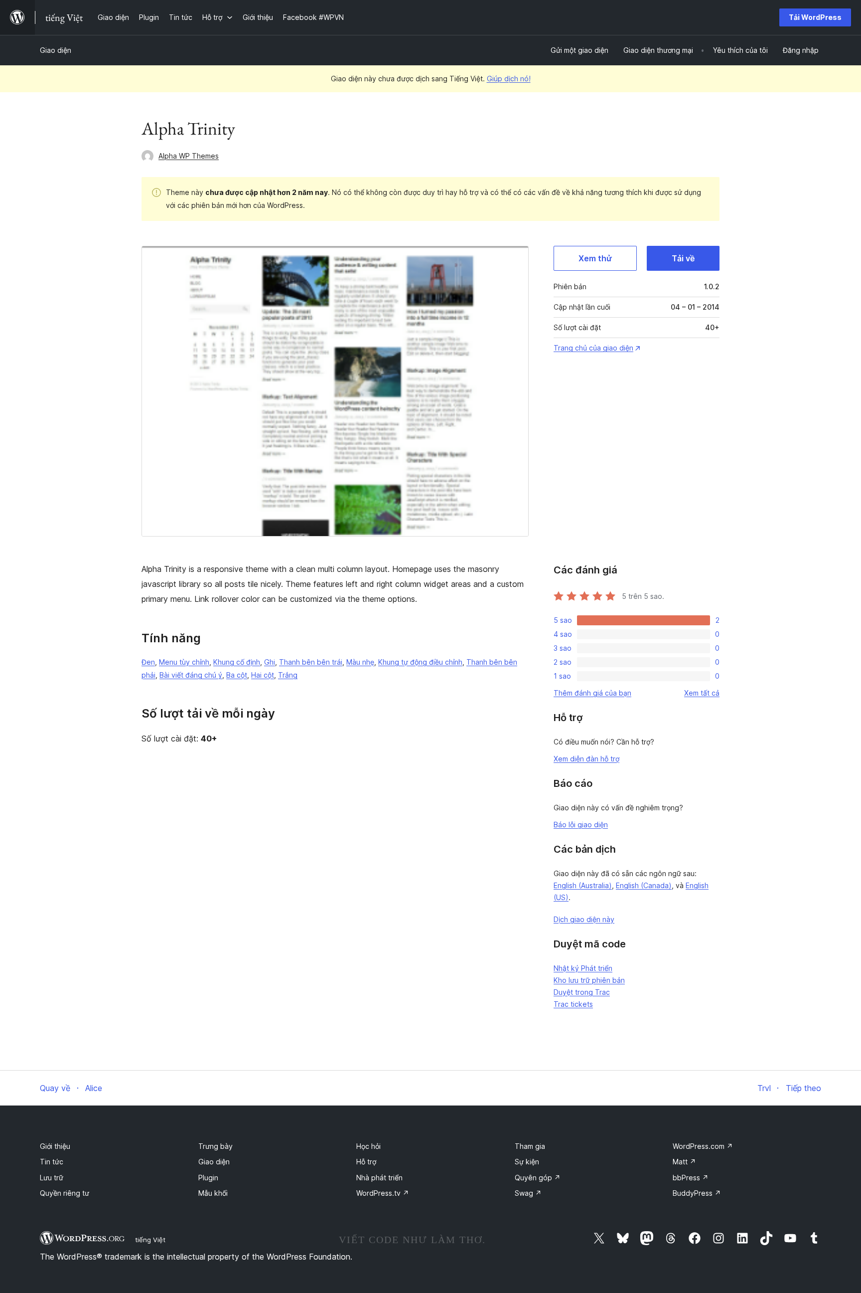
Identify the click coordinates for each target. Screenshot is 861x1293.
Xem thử (595, 258)
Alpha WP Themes (188, 156)
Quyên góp (538, 1177)
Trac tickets (573, 1004)
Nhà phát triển (379, 1177)
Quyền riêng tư (64, 1193)
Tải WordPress (815, 17)
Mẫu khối (213, 1193)
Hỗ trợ (366, 1161)
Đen (148, 662)
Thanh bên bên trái (310, 662)
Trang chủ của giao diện (593, 348)
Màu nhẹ (360, 662)
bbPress (691, 1177)
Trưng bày (215, 1146)
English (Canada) (644, 885)
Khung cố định (236, 662)
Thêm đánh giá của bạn (592, 693)
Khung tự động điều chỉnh (420, 662)
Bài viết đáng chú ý (190, 675)
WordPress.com (703, 1146)
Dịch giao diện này (584, 919)
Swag (528, 1193)
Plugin (208, 1177)
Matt (684, 1161)
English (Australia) (583, 885)
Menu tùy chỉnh (184, 662)
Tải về (683, 258)
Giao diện (55, 50)
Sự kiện (527, 1161)
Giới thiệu (55, 1146)
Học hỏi (368, 1146)
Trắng (287, 675)
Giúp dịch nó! (509, 78)
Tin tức (51, 1161)
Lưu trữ (51, 1177)
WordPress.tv (382, 1193)
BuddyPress (697, 1193)
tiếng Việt (150, 1240)
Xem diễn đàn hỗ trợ (586, 758)
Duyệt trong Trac (582, 992)
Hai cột (262, 675)
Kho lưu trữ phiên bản (589, 980)
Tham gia (530, 1146)
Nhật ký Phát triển (583, 968)
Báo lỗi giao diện (581, 824)
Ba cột (236, 675)
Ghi (269, 662)
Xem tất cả (701, 693)
